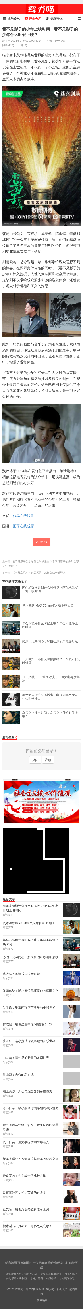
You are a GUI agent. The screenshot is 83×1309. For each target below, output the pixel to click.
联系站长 (50, 1262)
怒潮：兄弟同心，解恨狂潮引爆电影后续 (50, 641)
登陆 (35, 760)
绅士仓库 (60, 40)
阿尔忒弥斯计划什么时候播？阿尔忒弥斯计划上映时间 (50, 589)
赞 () (43, 542)
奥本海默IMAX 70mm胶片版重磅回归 (47, 605)
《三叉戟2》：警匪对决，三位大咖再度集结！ (51, 679)
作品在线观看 (23, 515)
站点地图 (11, 1262)
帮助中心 (62, 1262)
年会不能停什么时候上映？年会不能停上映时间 (50, 625)
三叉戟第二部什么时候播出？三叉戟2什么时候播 (51, 661)
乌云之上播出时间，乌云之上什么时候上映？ (50, 714)
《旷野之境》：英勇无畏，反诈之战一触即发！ (40, 572)
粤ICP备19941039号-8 (39, 1289)
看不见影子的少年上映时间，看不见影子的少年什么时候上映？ (40, 31)
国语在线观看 (23, 525)
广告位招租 (37, 1262)
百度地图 (23, 1262)
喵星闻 (41, 9)
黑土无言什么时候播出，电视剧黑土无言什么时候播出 (50, 696)
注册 (48, 760)
